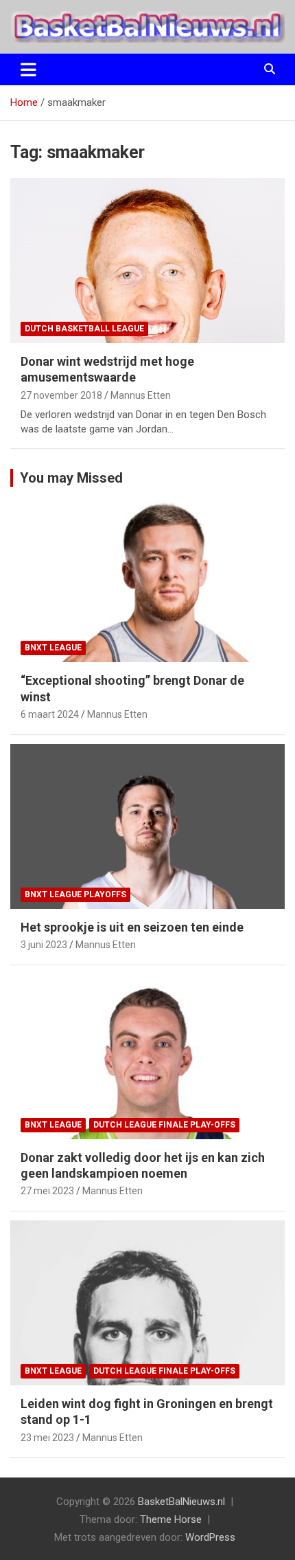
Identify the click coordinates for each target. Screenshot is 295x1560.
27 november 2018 (61, 395)
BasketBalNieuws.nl (181, 1501)
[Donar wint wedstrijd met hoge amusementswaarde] (147, 260)
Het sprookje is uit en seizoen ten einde (132, 927)
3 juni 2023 (44, 944)
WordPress (210, 1537)
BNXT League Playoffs (75, 894)
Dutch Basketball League (84, 328)
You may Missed (71, 478)
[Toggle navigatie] (28, 69)
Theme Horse (171, 1519)
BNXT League (53, 647)
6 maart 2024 (50, 714)
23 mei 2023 (47, 1437)
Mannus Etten (140, 395)
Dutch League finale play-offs (164, 1125)
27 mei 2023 (47, 1190)
